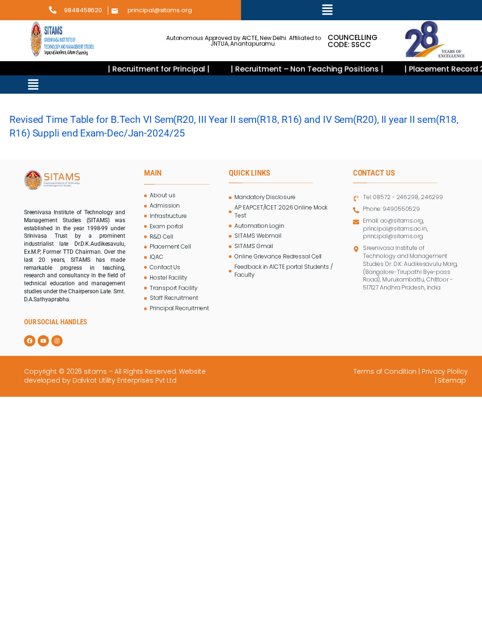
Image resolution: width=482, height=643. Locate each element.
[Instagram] (57, 340)
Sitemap (452, 380)
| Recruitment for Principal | (152, 69)
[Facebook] (29, 340)
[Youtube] (43, 340)
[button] (327, 10)
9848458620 (83, 10)
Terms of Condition (385, 371)
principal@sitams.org (160, 10)
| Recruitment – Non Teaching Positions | (300, 69)
